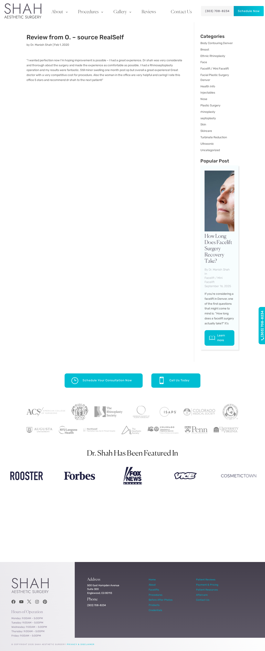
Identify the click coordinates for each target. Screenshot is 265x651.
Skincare (206, 131)
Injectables (207, 92)
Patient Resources (207, 589)
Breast (204, 49)
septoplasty (208, 118)
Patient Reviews (205, 579)
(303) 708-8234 (217, 11)
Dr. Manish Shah (41, 45)
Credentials (155, 610)
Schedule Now (249, 11)
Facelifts (154, 589)
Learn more (221, 338)
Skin (203, 124)
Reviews (149, 12)
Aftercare (202, 594)
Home (152, 579)
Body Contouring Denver (216, 43)
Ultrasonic (207, 144)
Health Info (207, 86)
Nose (203, 99)
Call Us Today (179, 380)
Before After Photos (160, 599)
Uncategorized (210, 150)
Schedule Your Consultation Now (107, 380)
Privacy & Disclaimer (80, 644)
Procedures (88, 12)
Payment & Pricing (207, 584)
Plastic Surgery (210, 105)
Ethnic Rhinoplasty (212, 56)
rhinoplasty (207, 112)
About (57, 12)
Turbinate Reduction (213, 137)
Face (203, 62)
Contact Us (181, 12)
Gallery (120, 12)
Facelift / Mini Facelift (214, 68)
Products (154, 604)
